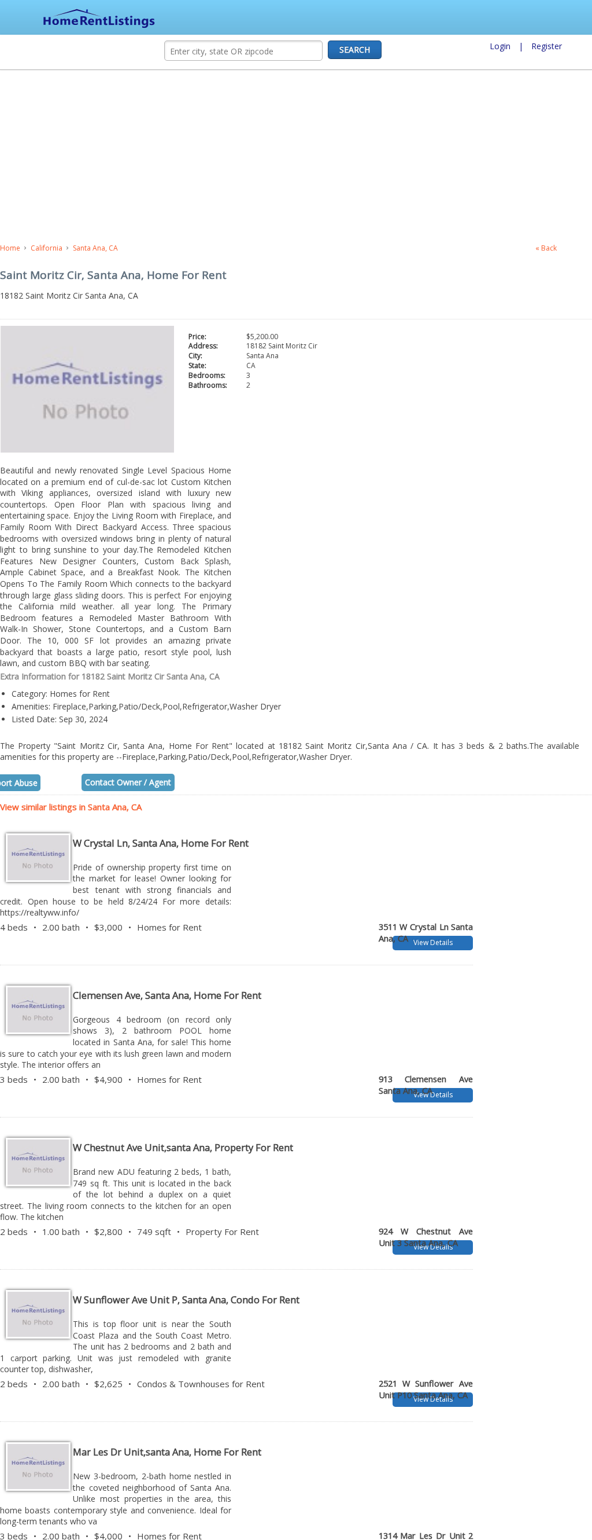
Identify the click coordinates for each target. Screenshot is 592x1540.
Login (500, 46)
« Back (546, 248)
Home (10, 248)
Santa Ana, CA (95, 248)
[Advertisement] (251, 157)
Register (546, 46)
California (46, 248)
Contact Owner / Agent (128, 776)
